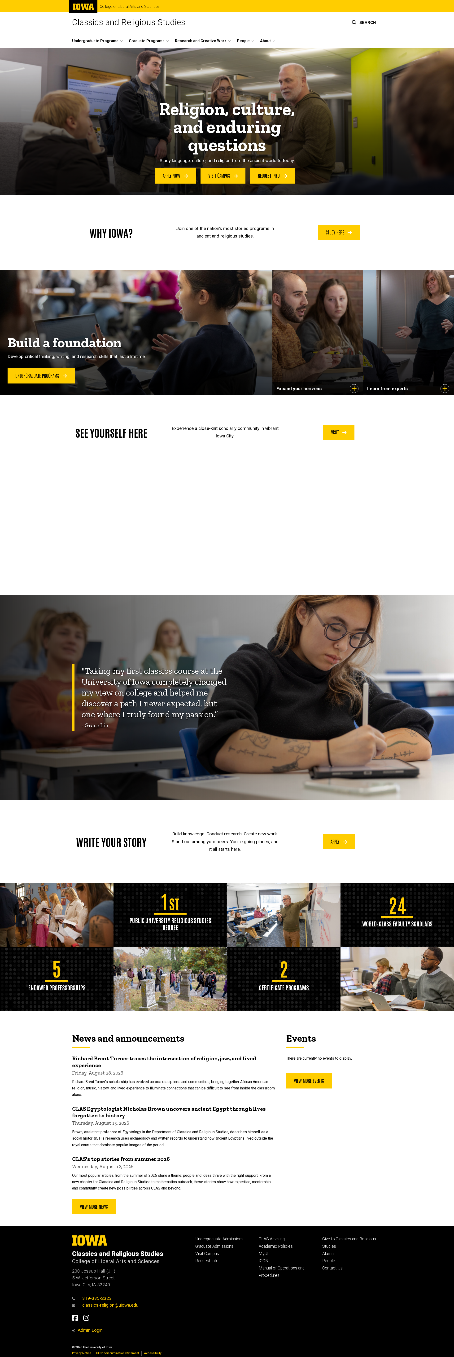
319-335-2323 (97, 1298)
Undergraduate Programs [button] (95, 41)
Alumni (328, 1253)
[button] (364, 22)
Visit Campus (219, 175)
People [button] (243, 41)
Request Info (269, 175)
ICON (263, 1260)
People (328, 1260)
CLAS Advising (272, 1239)
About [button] (265, 41)
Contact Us (332, 1268)
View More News (94, 1206)
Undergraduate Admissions (219, 1239)
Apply (335, 841)
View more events (309, 1080)
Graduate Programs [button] (147, 41)
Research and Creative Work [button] (201, 41)
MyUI (263, 1253)
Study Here (335, 232)
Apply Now (172, 175)
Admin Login (90, 1330)
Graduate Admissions (214, 1246)
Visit (335, 432)
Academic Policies (276, 1246)
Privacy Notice (81, 1353)
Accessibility (153, 1353)
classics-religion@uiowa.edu (110, 1305)
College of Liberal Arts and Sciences (130, 6)
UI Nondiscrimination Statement (117, 1353)
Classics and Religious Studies (128, 22)
